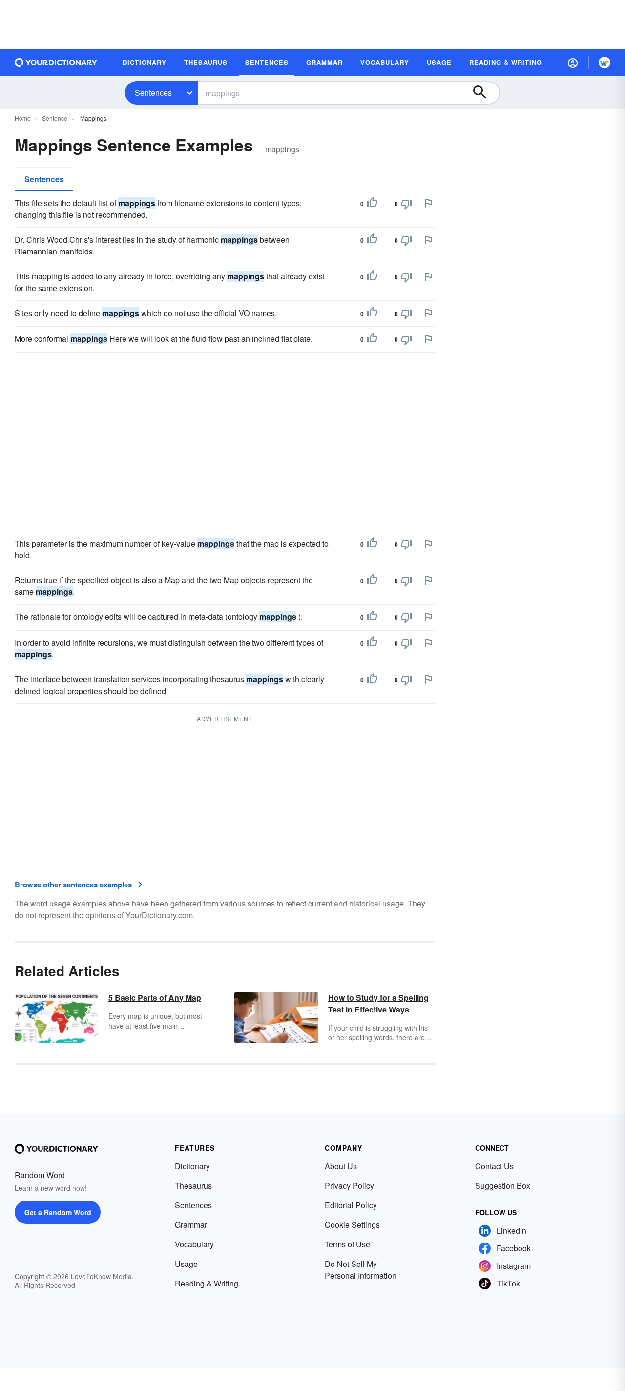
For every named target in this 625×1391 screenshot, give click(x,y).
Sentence (54, 118)
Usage (186, 1263)
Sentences (153, 92)
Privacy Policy (349, 1185)
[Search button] (484, 93)
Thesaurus (193, 1185)
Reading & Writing (206, 1283)
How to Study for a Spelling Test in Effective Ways (378, 1003)
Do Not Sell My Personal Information (360, 1269)
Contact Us (494, 1166)
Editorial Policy (351, 1205)
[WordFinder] (604, 62)
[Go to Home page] (56, 62)
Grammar (191, 1224)
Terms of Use (347, 1244)
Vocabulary (194, 1244)
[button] (573, 62)
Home (23, 118)
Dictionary (192, 1166)
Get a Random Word (57, 1212)
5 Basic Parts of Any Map (154, 997)
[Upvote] (372, 203)
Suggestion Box (502, 1185)
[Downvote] (406, 203)
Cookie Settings (352, 1224)
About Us (341, 1166)
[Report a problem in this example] (428, 203)
